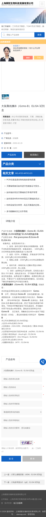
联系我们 (34, 155)
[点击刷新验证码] (26, 443)
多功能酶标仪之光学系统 (17, 211)
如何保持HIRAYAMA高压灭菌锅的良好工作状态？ (24, 199)
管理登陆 (31, 514)
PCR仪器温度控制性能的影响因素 (21, 180)
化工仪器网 (17, 503)
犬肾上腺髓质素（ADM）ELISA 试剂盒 (26, 474)
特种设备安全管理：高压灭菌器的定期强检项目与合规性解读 (24, 205)
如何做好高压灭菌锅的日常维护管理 (22, 192)
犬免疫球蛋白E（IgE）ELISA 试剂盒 (25, 482)
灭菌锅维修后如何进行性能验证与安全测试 (24, 186)
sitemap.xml (21, 514)
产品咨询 (12, 155)
